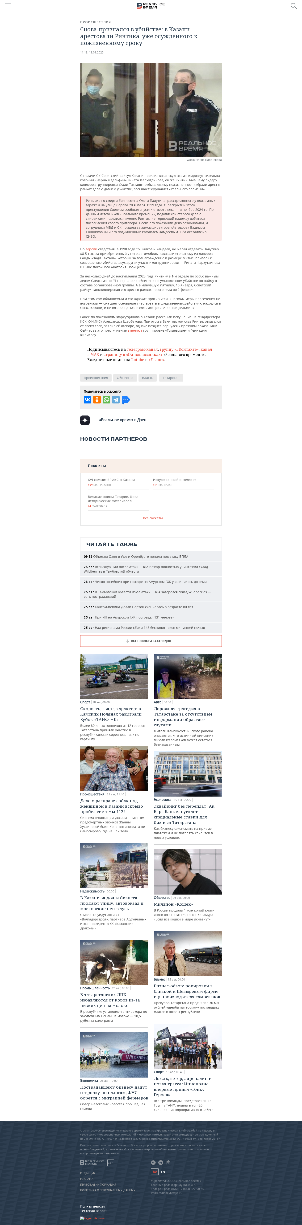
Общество (125, 377)
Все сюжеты (153, 518)
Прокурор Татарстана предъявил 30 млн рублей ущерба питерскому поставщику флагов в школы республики (187, 998)
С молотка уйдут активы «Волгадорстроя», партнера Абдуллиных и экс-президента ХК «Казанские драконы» (113, 912)
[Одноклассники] (97, 399)
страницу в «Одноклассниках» (133, 354)
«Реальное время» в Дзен (122, 419)
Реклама (86, 1178)
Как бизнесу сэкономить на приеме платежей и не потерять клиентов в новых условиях (184, 821)
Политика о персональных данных (107, 1190)
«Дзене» (156, 359)
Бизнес (159, 979)
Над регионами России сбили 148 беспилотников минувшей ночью (144, 627)
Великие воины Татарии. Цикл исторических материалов (113, 501)
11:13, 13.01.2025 (92, 52)
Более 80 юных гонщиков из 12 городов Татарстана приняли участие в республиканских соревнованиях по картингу (112, 723)
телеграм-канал (142, 349)
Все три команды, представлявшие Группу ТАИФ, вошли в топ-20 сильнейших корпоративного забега (184, 1094)
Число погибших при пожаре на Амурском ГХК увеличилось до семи (145, 581)
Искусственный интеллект (174, 482)
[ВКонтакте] (87, 399)
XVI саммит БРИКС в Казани (111, 482)
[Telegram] (116, 399)
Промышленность (95, 988)
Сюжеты (97, 465)
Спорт (85, 702)
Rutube (137, 359)
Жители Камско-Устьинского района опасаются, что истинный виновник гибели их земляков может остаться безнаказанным (183, 726)
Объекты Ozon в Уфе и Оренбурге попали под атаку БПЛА (136, 556)
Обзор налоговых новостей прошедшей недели (114, 1097)
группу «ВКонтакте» (179, 349)
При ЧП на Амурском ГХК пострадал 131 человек (129, 617)
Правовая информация (98, 1184)
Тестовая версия (93, 1211)
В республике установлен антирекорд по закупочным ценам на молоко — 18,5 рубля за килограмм (113, 1007)
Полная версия (92, 1206)
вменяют (135, 330)
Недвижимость (92, 891)
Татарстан (171, 377)
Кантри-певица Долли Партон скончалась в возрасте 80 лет (138, 607)
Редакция (88, 1173)
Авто (157, 702)
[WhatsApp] (106, 399)
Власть (147, 377)
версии (91, 249)
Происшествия (95, 22)
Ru (155, 1171)
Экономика (89, 1081)
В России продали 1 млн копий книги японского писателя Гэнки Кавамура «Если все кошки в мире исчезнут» (184, 911)
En (163, 1172)
